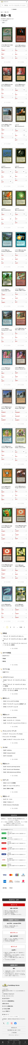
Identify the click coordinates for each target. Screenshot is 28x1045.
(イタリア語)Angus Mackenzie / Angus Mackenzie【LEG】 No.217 (19, 605)
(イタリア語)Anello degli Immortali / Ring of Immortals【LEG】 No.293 (6, 526)
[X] (3, 1023)
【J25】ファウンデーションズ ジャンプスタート (15, 723)
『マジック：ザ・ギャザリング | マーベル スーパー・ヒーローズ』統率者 (15, 644)
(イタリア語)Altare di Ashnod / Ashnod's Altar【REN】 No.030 (20, 368)
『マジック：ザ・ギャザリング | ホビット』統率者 (14, 639)
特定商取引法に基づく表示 (14, 1030)
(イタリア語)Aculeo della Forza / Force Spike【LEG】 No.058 (20, 250)
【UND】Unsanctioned (9, 753)
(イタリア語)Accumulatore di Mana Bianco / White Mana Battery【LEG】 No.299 (20, 125)
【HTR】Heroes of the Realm (11, 805)
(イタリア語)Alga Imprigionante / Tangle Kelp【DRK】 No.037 (6, 329)
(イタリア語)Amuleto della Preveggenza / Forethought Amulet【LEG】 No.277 (6, 487)
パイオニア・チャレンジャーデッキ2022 (13, 734)
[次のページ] (24, 627)
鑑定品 (4, 661)
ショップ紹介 (5, 1011)
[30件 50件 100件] (4, 22)
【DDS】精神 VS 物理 (8, 788)
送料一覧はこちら (13, 957)
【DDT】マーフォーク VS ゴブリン (11, 785)
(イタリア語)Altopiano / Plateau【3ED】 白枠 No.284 (6, 407)
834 (21, 627)
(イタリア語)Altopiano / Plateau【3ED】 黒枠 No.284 (20, 407)
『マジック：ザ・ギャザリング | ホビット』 (13, 636)
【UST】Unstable (7, 756)
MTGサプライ (6, 655)
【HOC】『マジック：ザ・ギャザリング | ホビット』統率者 (14, 685)
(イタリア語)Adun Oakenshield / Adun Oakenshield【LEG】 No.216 (6, 290)
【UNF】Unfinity (7, 750)
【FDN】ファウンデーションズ (10, 706)
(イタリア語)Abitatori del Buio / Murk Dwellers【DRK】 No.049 (7, 85)
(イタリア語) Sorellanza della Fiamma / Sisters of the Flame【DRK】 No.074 (20, 46)
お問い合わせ (5, 1003)
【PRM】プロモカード (8, 802)
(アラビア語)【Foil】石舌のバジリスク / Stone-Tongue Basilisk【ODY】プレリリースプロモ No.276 (7, 45)
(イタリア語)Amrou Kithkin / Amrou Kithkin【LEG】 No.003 (20, 447)
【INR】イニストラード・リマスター (12, 720)
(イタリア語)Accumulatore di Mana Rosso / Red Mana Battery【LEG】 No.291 (6, 209)
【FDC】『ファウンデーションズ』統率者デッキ (14, 704)
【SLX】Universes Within (10, 717)
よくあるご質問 (6, 1008)
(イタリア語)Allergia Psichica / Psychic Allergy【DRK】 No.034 (6, 368)
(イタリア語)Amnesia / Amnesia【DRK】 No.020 (6, 447)
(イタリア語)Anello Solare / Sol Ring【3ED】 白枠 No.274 (20, 526)
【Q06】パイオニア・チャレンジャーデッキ (13, 739)
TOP (2, 12)
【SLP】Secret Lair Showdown (11, 769)
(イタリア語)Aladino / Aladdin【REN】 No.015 (20, 289)
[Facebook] (15, 1023)
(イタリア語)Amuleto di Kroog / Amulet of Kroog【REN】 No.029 (20, 487)
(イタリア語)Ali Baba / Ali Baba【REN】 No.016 (20, 329)
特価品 (4, 658)
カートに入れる (7, 62)
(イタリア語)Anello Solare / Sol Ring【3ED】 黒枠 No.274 (7, 565)
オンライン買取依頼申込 (8, 1001)
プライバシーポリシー (14, 1035)
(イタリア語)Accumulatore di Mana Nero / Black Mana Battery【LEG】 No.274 (20, 167)
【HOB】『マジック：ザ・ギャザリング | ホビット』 (14, 680)
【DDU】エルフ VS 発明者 (9, 783)
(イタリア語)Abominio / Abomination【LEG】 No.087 (20, 85)
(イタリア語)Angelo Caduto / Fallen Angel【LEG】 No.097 (20, 565)
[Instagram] (11, 1023)
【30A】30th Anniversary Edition (12, 772)
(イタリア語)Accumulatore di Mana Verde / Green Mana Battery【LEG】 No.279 (20, 209)
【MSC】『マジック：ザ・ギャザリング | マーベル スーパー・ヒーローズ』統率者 (15, 689)
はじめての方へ (6, 998)
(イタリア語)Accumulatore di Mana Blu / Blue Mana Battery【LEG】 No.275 (6, 167)
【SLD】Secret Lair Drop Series (11, 766)
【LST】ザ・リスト (7, 799)
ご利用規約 (14, 1032)
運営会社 (13, 1027)
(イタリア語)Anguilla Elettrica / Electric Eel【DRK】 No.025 (6, 605)
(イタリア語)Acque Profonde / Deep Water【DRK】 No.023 (6, 250)
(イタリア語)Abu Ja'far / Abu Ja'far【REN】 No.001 (6, 125)
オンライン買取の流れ (7, 1006)
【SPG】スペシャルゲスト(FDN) (11, 701)
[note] (7, 1023)
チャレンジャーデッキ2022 (9, 736)
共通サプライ (6, 672)
